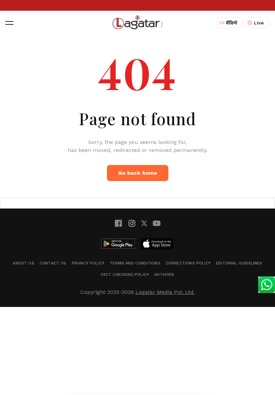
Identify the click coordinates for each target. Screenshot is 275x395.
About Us (23, 263)
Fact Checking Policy (125, 274)
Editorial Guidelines (239, 263)
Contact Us (53, 263)
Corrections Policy (188, 263)
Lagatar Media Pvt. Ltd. (165, 292)
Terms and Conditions (135, 263)
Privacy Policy (88, 263)
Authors (164, 274)
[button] (9, 23)
